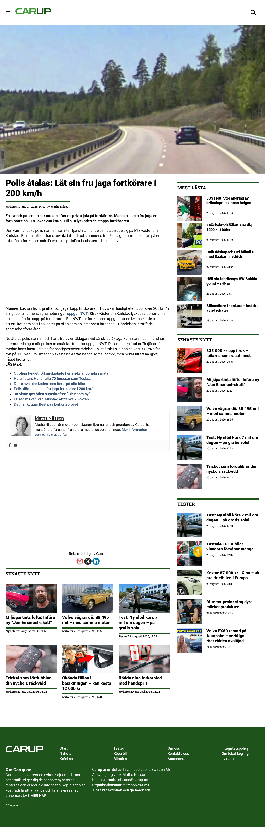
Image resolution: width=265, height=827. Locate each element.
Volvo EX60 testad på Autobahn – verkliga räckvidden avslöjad (226, 635)
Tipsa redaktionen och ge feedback (121, 790)
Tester (123, 636)
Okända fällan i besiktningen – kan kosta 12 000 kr (86, 683)
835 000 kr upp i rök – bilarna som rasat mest (228, 353)
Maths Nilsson (60, 206)
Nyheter (11, 206)
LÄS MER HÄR (34, 795)
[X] (88, 561)
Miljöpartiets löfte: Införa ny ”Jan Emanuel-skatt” (30, 620)
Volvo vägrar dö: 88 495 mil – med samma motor (86, 620)
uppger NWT (77, 313)
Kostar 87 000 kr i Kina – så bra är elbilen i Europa (232, 575)
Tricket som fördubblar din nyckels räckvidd (28, 680)
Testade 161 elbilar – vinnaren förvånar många (230, 546)
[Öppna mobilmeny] (8, 11)
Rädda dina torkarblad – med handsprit (142, 680)
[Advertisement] (88, 277)
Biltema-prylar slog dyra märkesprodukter (229, 604)
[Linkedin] (96, 561)
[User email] (15, 445)
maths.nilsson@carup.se (127, 780)
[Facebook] (10, 445)
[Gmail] (79, 561)
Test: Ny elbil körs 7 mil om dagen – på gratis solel (138, 622)
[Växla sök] (253, 12)
